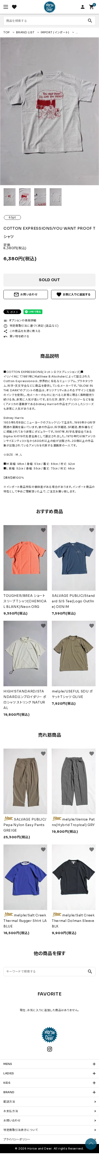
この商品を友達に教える (22, 331)
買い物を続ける (16, 336)
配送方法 (9, 1101)
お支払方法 (10, 1111)
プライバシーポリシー (16, 1139)
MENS (7, 1064)
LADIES (8, 1073)
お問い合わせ (26, 294)
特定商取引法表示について (20, 1130)
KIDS (7, 1082)
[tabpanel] (49, 111)
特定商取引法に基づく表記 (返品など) (31, 325)
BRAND (9, 1092)
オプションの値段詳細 (19, 320)
